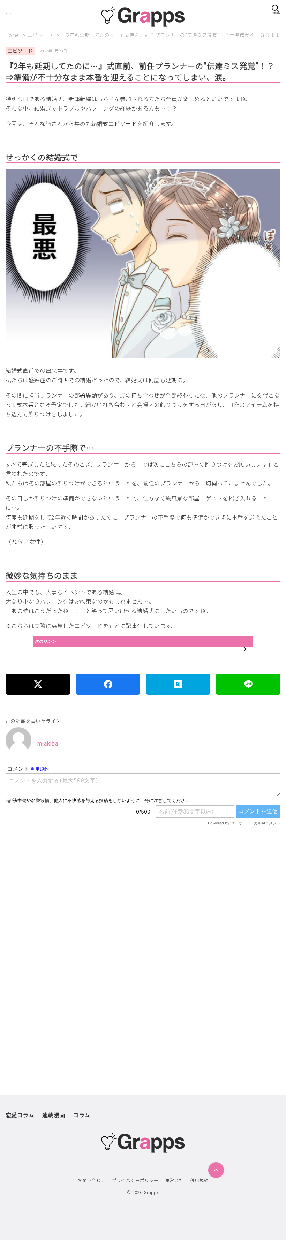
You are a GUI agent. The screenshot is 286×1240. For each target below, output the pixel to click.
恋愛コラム (20, 1115)
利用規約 (199, 1180)
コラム (81, 1115)
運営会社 (174, 1180)
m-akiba (47, 743)
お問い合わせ (91, 1180)
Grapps (151, 1192)
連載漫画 (53, 1115)
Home (13, 34)
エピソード (41, 34)
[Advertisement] (143, 916)
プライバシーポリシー (135, 1180)
